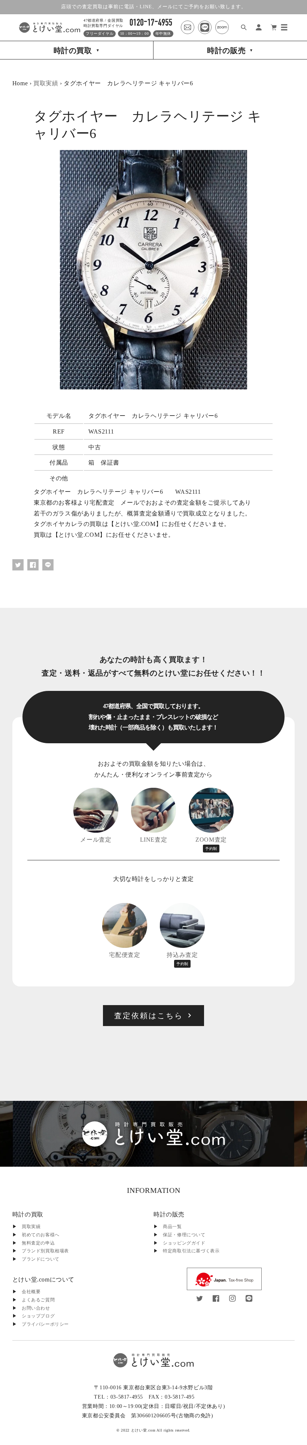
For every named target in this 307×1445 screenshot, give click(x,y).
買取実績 (45, 83)
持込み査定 (182, 959)
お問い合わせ (36, 1308)
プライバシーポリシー (45, 1324)
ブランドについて (41, 1259)
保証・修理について (184, 1234)
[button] (284, 27)
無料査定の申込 (38, 1243)
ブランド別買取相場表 (45, 1250)
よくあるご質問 (38, 1299)
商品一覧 (172, 1226)
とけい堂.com (143, 1430)
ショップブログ (38, 1316)
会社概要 (31, 1291)
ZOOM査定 (211, 843)
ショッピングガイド (184, 1243)
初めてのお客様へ (41, 1234)
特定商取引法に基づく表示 (191, 1250)
